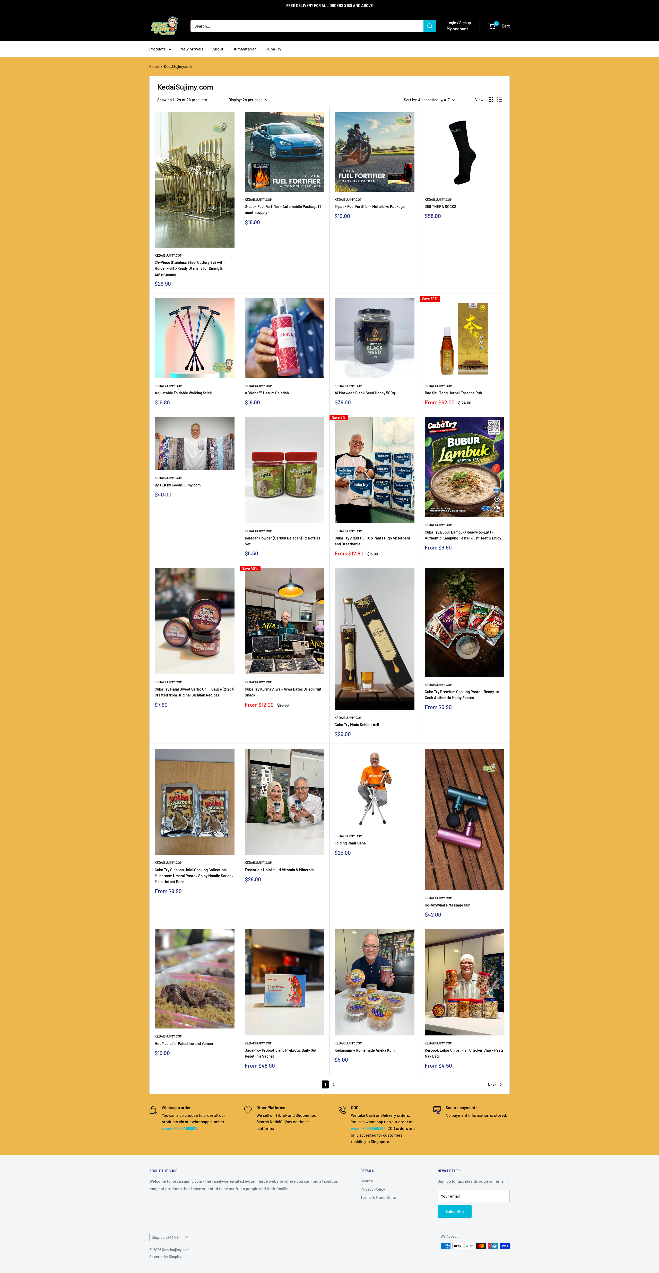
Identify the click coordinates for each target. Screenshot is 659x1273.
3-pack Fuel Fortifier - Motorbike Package (370, 206)
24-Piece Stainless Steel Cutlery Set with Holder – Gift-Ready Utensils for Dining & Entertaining (189, 268)
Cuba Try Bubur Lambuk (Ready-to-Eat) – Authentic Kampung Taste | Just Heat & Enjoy (463, 535)
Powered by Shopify (165, 1256)
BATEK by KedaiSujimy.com (178, 485)
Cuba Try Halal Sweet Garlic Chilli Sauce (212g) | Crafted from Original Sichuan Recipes (194, 692)
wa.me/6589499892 (179, 1128)
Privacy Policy (372, 1189)
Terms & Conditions (378, 1197)
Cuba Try (273, 48)
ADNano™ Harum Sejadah (267, 392)
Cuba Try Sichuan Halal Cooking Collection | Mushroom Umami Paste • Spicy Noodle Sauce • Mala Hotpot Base (194, 875)
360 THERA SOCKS (440, 206)
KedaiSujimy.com (178, 66)
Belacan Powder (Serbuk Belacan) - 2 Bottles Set (282, 541)
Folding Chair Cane (350, 843)
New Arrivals (191, 48)
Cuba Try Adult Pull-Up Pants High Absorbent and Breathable (372, 541)
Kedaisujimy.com (168, 255)
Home (154, 66)
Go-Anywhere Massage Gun (447, 905)
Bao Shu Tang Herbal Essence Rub (453, 392)
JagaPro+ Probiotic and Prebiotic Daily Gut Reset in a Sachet (281, 1053)
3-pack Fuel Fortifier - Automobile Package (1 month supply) (283, 209)
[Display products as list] (499, 99)
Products (157, 48)
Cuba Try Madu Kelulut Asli (357, 724)
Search (366, 1180)
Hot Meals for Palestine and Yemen (184, 1043)
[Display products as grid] (491, 99)
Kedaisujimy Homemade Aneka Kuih (365, 1050)
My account (457, 28)
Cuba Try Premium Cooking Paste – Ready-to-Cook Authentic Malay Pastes (463, 694)
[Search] (429, 26)
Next (492, 1084)
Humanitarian (244, 48)
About (217, 48)
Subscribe (454, 1211)
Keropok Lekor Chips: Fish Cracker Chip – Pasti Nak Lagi (464, 1053)
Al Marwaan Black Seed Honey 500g (365, 392)
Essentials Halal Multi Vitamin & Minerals (279, 869)
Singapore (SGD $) (165, 1237)
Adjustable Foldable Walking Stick (183, 392)
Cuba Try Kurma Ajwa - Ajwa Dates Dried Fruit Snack (283, 692)
